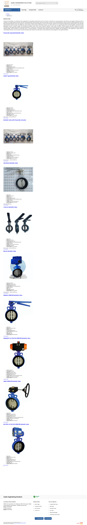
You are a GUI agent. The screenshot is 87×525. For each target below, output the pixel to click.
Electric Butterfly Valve (9, 251)
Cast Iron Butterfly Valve (10, 207)
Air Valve (52, 510)
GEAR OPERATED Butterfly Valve (12, 381)
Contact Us (40, 9)
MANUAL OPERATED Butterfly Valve (12, 295)
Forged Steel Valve (54, 504)
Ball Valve (52, 506)
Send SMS (49, 518)
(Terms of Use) (23, 522)
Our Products (8, 9)
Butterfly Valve (53, 508)
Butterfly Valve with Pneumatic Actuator (14, 120)
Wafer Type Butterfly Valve (10, 76)
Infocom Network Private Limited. (20, 523)
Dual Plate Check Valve (55, 514)
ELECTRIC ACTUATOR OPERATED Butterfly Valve (16, 424)
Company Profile (32, 9)
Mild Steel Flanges (53, 512)
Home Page (24, 9)
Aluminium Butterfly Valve (10, 163)
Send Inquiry (5, 73)
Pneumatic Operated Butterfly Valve (13, 33)
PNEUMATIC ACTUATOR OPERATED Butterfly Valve (16, 338)
